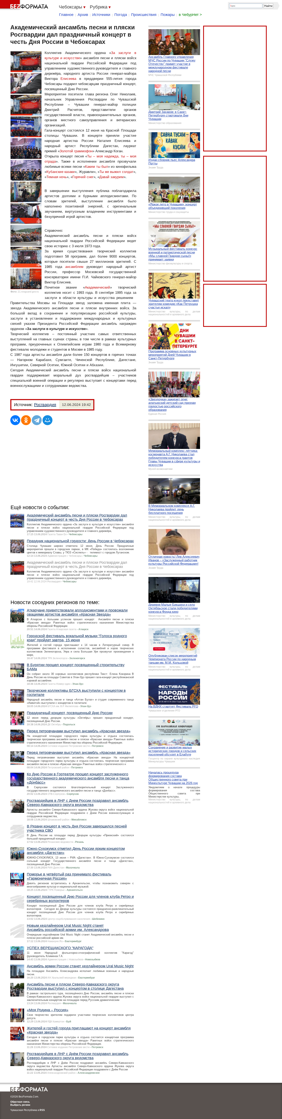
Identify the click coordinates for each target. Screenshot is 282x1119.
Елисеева (68, 79)
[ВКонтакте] (15, 420)
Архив (83, 15)
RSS (42, 1110)
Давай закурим (111, 177)
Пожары (168, 15)
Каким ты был (96, 167)
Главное (66, 15)
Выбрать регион (20, 1104)
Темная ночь (56, 177)
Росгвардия (45, 404)
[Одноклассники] (26, 420)
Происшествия (143, 15)
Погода (120, 15)
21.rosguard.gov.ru (28, 291)
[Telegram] (37, 420)
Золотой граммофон (76, 151)
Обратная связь (20, 1101)
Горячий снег (83, 177)
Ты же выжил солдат (116, 172)
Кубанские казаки (60, 172)
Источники (101, 15)
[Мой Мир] (47, 420)
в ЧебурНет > (190, 15)
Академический (97, 287)
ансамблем (74, 267)
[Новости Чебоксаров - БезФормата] (25, 5)
